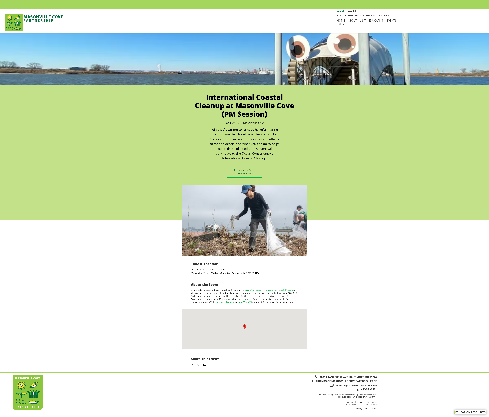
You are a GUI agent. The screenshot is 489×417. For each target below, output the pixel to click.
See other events (244, 173)
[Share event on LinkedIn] (204, 365)
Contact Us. (371, 397)
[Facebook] (313, 381)
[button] (352, 20)
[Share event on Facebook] (192, 365)
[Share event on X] (198, 365)
